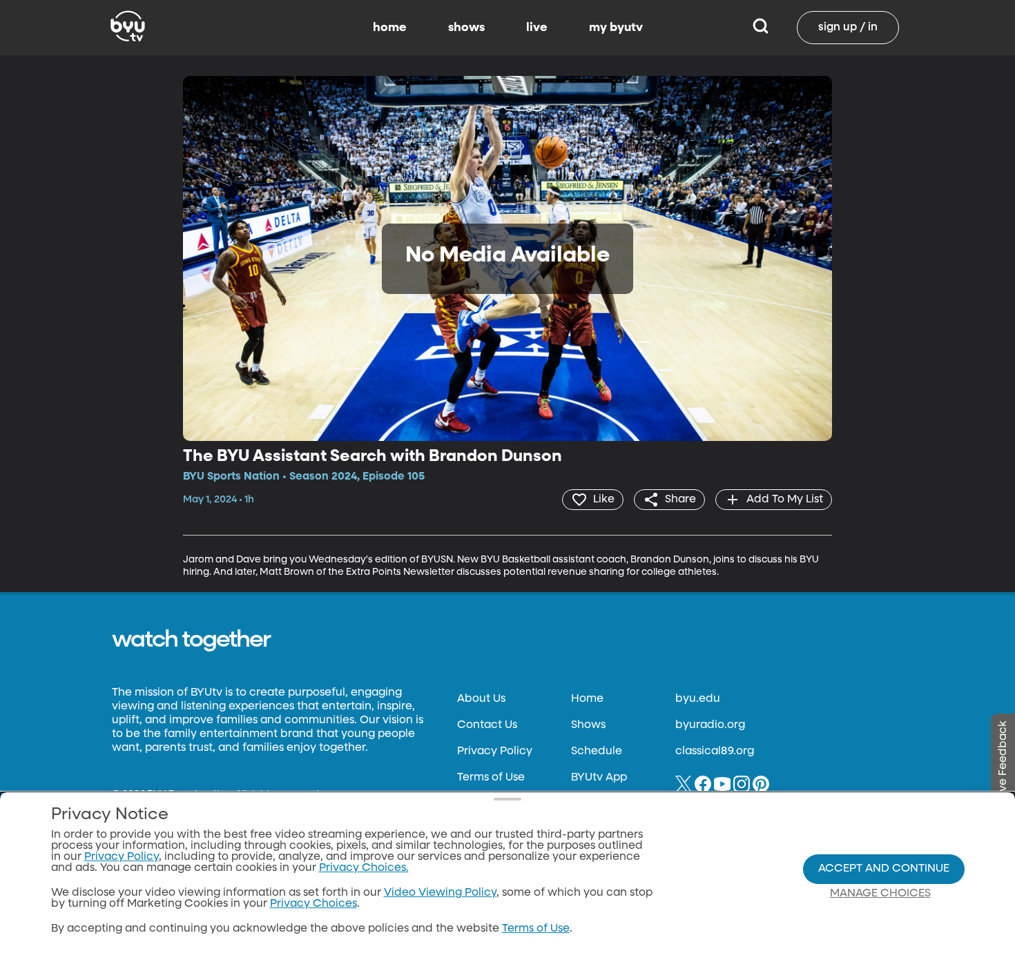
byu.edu (697, 699)
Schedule (596, 751)
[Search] (761, 27)
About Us (481, 699)
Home (587, 699)
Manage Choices (880, 893)
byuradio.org (710, 725)
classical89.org (714, 751)
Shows (588, 725)
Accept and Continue (883, 868)
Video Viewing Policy (440, 893)
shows (466, 27)
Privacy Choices (313, 904)
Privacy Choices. (364, 868)
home (390, 27)
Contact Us (487, 725)
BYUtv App (599, 777)
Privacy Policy (494, 751)
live (537, 27)
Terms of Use (491, 777)
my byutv (616, 27)
